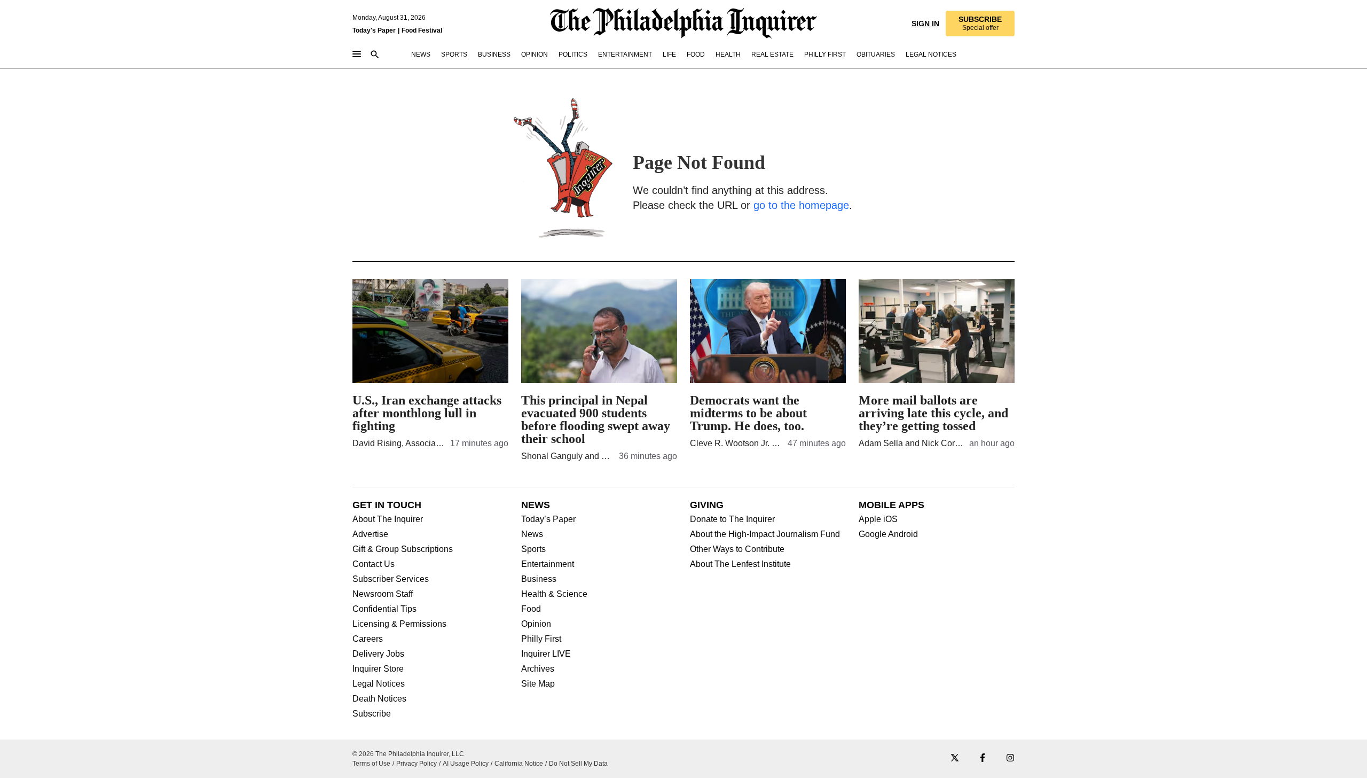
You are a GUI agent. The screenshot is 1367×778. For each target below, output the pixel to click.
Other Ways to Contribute (737, 549)
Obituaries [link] (876, 54)
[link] (980, 23)
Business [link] (494, 54)
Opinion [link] (534, 54)
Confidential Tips (384, 609)
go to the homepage (801, 205)
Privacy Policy (416, 763)
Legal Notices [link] (931, 54)
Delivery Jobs (378, 654)
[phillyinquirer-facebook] (982, 758)
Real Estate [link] (772, 54)
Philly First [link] (825, 54)
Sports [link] (454, 54)
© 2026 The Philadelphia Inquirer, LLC (408, 754)
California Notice (518, 763)
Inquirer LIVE (546, 654)
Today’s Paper (548, 519)
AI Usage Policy (466, 763)
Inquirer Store (378, 669)
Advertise (370, 534)
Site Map (538, 684)
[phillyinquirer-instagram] (1010, 758)
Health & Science (554, 594)
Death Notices (379, 699)
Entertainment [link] (625, 54)
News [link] (420, 54)
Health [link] (728, 54)
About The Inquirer (387, 519)
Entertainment (547, 564)
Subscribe (371, 714)
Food (531, 609)
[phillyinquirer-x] (954, 758)
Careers (367, 639)
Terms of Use (371, 763)
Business (538, 579)
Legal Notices (378, 684)
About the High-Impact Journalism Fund (765, 534)
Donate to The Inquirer (732, 519)
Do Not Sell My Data (578, 763)
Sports (533, 549)
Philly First (541, 639)
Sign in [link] (925, 23)
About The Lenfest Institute (740, 564)
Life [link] (669, 54)
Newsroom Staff (382, 594)
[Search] (374, 55)
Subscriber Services (390, 579)
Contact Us (373, 564)
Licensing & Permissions (399, 624)
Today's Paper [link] (374, 30)
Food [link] (696, 54)
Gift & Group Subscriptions (402, 549)
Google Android (888, 534)
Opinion (536, 624)
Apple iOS (878, 519)
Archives (537, 669)
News (532, 534)
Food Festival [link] (422, 30)
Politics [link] (573, 54)
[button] (980, 23)
